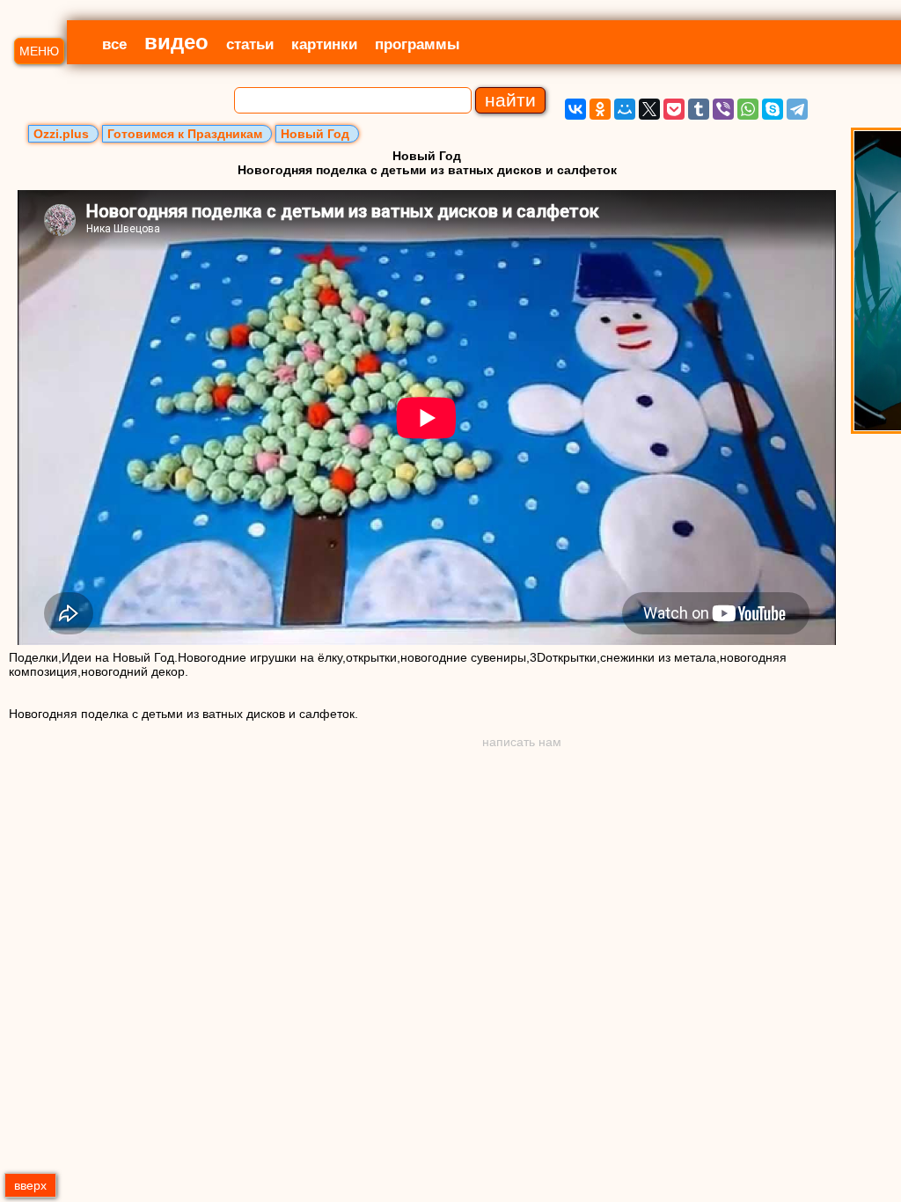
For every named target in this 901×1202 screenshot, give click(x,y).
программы (417, 44)
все (114, 44)
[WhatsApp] (747, 109)
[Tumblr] (698, 109)
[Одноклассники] (600, 109)
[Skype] (772, 109)
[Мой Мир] (624, 109)
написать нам (521, 742)
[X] (649, 109)
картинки (324, 44)
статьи (250, 44)
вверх (30, 1185)
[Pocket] (674, 109)
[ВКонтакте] (575, 109)
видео (176, 42)
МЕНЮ (39, 51)
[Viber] (723, 109)
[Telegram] (797, 109)
